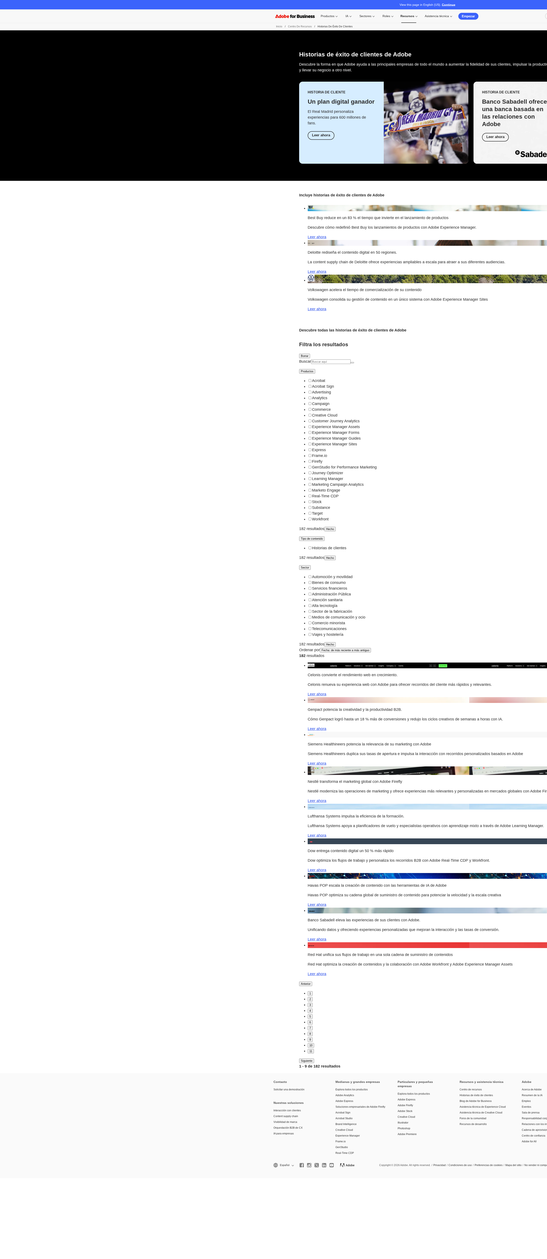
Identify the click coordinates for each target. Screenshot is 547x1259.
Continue (448, 4)
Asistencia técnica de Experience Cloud (483, 1106)
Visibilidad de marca (285, 1122)
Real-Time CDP (344, 1153)
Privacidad (439, 1165)
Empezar (468, 16)
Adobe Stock (405, 1111)
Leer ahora (321, 135)
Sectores (365, 16)
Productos (327, 16)
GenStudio (341, 1147)
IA (347, 16)
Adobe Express (344, 1101)
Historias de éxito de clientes (476, 1095)
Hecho (330, 529)
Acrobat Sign (342, 1112)
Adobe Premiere (407, 1134)
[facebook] (302, 1165)
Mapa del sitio (513, 1165)
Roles (386, 16)
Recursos (407, 16)
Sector (305, 567)
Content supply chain (286, 1116)
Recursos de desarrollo (473, 1124)
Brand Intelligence (346, 1124)
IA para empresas (284, 1133)
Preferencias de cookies (489, 1165)
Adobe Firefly (405, 1105)
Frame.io (340, 1141)
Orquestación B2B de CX (288, 1127)
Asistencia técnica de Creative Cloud (481, 1112)
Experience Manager (347, 1135)
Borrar (304, 356)
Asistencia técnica (437, 16)
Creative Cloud (344, 1129)
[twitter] (317, 1165)
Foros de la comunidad (473, 1118)
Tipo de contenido (312, 538)
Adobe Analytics (344, 1095)
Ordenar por (309, 650)
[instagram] (309, 1165)
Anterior (305, 983)
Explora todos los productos (351, 1089)
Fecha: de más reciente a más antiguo (345, 650)
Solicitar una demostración (289, 1089)
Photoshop (404, 1128)
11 (310, 1051)
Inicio (279, 26)
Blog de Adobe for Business (476, 1101)
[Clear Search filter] (352, 362)
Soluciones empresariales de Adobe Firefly (360, 1106)
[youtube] (331, 1165)
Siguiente (306, 1060)
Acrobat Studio (344, 1118)
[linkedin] (324, 1165)
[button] (283, 1165)
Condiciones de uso (460, 1165)
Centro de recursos (300, 26)
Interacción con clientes (287, 1110)
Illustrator (403, 1122)
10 (310, 1045)
